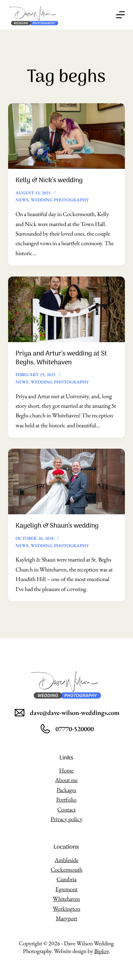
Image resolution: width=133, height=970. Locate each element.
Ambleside (66, 860)
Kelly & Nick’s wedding (49, 180)
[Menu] (120, 14)
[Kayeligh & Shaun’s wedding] (66, 481)
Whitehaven (66, 899)
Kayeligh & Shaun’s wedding (57, 526)
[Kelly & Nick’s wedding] (66, 136)
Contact (66, 809)
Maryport (66, 918)
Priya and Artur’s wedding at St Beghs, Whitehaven (61, 358)
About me (66, 780)
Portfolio (66, 799)
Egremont (66, 889)
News (22, 200)
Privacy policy (66, 819)
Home (66, 770)
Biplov (101, 951)
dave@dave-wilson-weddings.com (74, 712)
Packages (66, 790)
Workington (66, 908)
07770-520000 (74, 728)
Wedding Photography (60, 200)
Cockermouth (66, 869)
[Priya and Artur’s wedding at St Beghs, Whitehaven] (66, 309)
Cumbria (66, 879)
